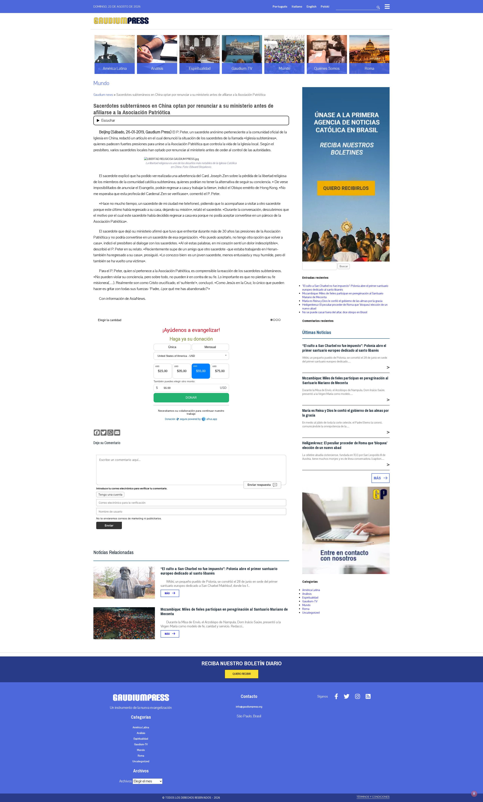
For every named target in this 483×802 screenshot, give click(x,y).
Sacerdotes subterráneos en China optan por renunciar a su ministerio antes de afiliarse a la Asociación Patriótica (183, 109)
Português (280, 6)
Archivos (125, 781)
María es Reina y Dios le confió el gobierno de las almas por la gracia (342, 301)
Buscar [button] (344, 266)
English (311, 6)
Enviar (109, 525)
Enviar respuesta (259, 485)
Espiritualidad (310, 597)
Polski (325, 6)
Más (167, 593)
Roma (305, 609)
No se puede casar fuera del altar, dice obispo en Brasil (334, 312)
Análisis (307, 594)
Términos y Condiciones (373, 797)
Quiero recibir (241, 674)
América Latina (311, 590)
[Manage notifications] (474, 794)
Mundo (101, 83)
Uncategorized (311, 613)
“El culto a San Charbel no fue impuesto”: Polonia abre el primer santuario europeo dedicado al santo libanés (219, 571)
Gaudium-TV (310, 601)
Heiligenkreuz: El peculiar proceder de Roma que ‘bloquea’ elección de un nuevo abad (344, 445)
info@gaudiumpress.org (249, 706)
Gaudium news (103, 95)
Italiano (297, 6)
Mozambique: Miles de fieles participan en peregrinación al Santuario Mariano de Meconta (224, 611)
